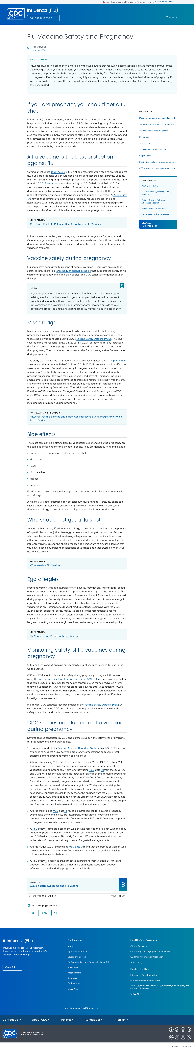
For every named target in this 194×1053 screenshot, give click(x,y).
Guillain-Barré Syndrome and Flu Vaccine (156, 193)
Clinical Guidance (138, 946)
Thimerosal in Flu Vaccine (153, 208)
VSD (91, 770)
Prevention (72, 967)
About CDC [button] (40, 1020)
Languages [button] (93, 1020)
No (55, 912)
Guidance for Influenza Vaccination (146, 956)
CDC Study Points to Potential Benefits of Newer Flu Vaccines (65, 224)
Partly (44, 912)
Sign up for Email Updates (82, 1008)
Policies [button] (66, 1020)
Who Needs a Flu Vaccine (45, 565)
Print (113, 896)
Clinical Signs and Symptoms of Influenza (150, 951)
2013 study (46, 183)
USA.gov (187, 1046)
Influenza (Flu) (42, 10)
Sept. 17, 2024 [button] (39, 50)
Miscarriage (144, 137)
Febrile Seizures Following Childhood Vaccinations (153, 201)
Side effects (144, 143)
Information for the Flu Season (155, 214)
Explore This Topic (41, 18)
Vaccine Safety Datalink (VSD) (93, 339)
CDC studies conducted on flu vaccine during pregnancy (158, 168)
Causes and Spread (76, 956)
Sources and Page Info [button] (44, 896)
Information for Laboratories (143, 975)
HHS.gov (176, 1046)
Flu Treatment (74, 983)
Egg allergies (145, 156)
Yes (32, 912)
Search (173, 17)
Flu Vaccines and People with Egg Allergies (55, 636)
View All (10, 967)
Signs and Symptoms (77, 951)
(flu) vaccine (58, 172)
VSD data (74, 846)
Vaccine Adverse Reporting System (78, 748)
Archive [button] (120, 1020)
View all (73, 989)
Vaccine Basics (74, 972)
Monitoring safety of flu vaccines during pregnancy (158, 162)
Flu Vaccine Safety (150, 186)
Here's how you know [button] (165, 1)
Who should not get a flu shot (152, 149)
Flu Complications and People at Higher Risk (88, 962)
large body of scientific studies (73, 270)
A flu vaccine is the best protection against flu (158, 124)
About (70, 946)
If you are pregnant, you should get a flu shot (158, 118)
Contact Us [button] (11, 1020)
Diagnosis (72, 978)
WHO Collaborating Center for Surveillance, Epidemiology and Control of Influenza (159, 987)
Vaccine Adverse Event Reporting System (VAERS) (68, 679)
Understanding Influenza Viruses (145, 980)
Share (122, 896)
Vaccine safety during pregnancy (153, 130)
